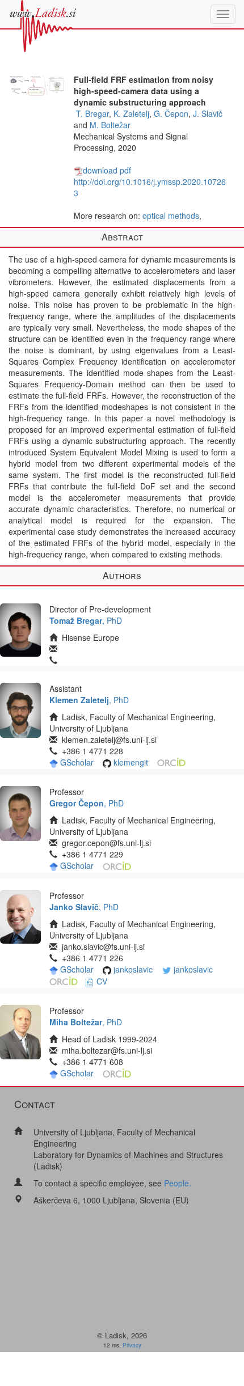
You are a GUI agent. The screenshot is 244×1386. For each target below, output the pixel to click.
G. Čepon (171, 113)
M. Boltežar (110, 124)
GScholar (77, 762)
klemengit (130, 762)
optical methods (170, 215)
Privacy (132, 1345)
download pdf (107, 170)
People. (177, 1183)
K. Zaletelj (131, 113)
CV (101, 981)
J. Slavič (207, 113)
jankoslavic (133, 969)
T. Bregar (92, 113)
